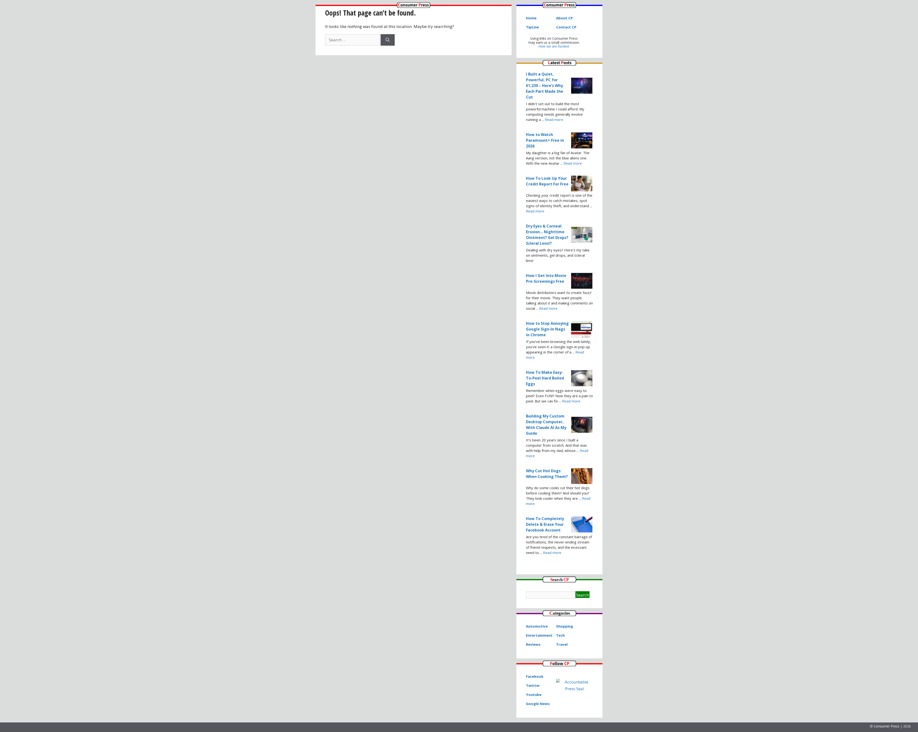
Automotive (537, 626)
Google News (538, 703)
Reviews (533, 644)
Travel (562, 644)
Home (531, 18)
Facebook (534, 676)
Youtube (533, 694)
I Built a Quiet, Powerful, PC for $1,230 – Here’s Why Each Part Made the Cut (544, 85)
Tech (560, 635)
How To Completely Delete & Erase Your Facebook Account (545, 524)
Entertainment (539, 635)
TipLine (532, 27)
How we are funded (554, 46)
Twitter (533, 685)
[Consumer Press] (413, 6)
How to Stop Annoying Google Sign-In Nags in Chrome (547, 329)
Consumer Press (886, 726)
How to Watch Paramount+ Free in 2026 (545, 140)
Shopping (564, 626)
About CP (564, 18)
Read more (554, 119)
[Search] (388, 40)
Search (582, 595)
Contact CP (566, 27)
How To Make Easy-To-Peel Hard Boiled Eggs (545, 378)
